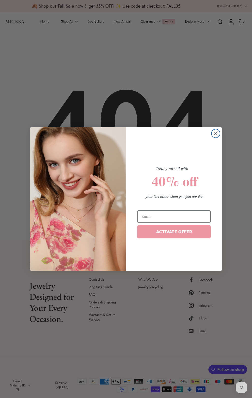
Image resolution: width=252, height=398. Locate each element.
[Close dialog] (215, 133)
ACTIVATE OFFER (174, 231)
